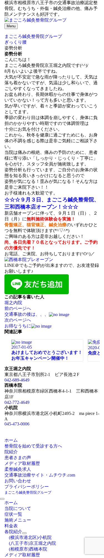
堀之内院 (13, 302)
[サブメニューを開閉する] (24, 533)
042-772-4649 (16, 402)
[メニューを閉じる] (2, 499)
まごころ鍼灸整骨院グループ (27, 492)
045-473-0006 (16, 424)
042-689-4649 (16, 380)
